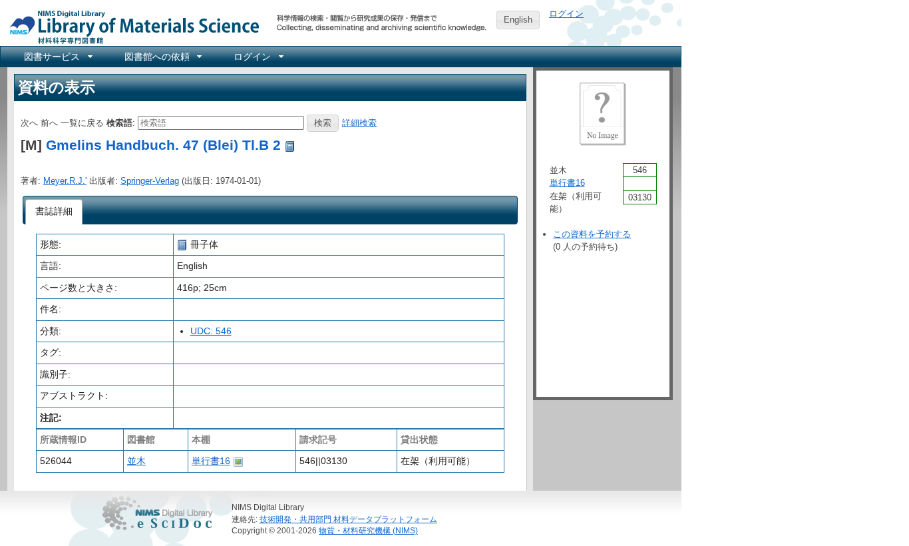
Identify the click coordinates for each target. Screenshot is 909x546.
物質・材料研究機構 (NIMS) (368, 530)
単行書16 (211, 460)
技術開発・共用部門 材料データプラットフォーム (348, 519)
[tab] (54, 211)
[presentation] (54, 212)
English (518, 20)
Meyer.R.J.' (65, 181)
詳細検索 (359, 122)
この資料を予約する (592, 234)
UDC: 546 (211, 331)
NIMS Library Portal (130, 26)
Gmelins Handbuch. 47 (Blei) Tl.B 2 (163, 144)
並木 (136, 460)
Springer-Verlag (149, 181)
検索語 (119, 122)
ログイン (566, 14)
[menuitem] (57, 57)
